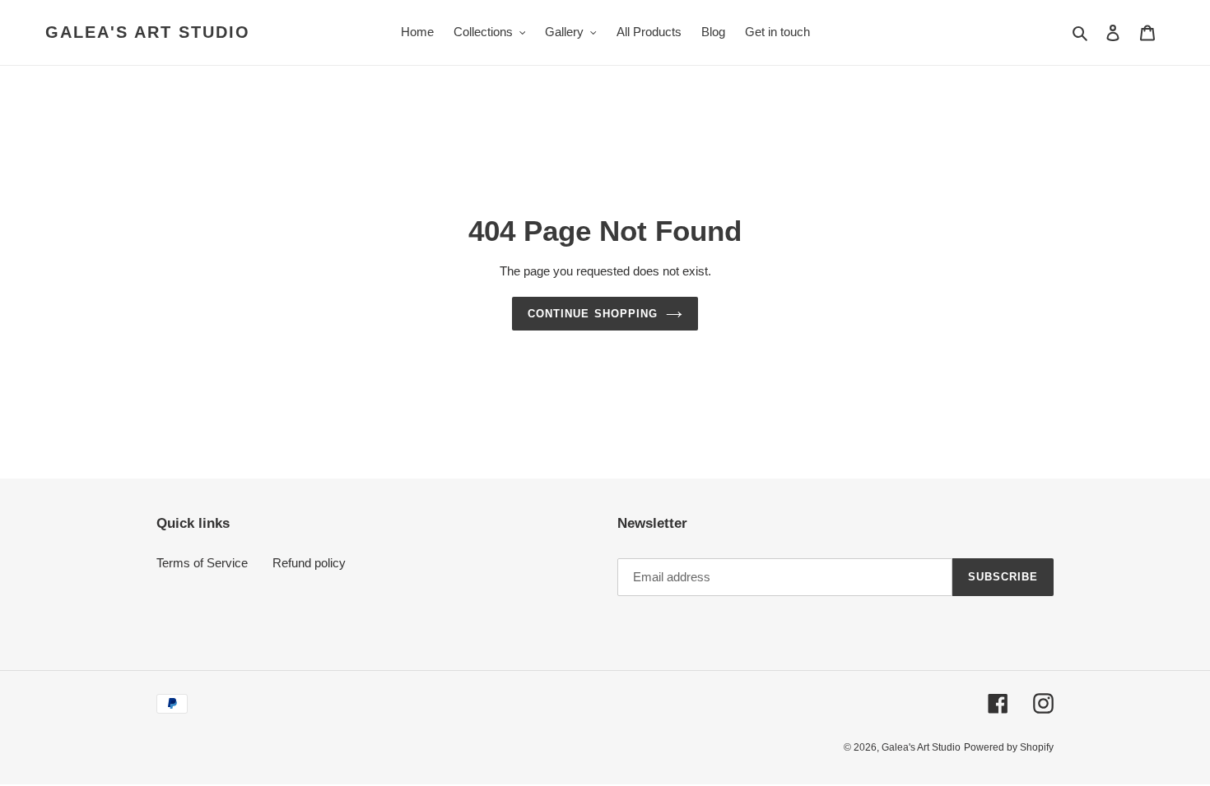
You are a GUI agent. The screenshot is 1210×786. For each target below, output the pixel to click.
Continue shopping (593, 313)
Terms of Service (202, 563)
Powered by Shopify (1009, 747)
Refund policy (309, 563)
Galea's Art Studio (147, 32)
